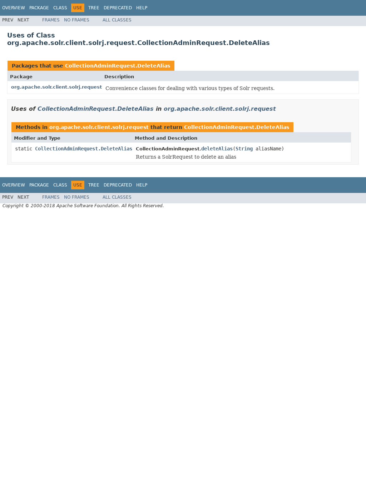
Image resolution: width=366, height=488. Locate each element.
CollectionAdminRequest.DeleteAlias (117, 66)
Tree (93, 7)
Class (60, 7)
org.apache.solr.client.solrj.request (56, 87)
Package (39, 7)
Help (141, 7)
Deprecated (118, 7)
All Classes (117, 20)
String (244, 148)
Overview (13, 7)
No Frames (76, 20)
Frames (51, 20)
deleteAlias (217, 148)
